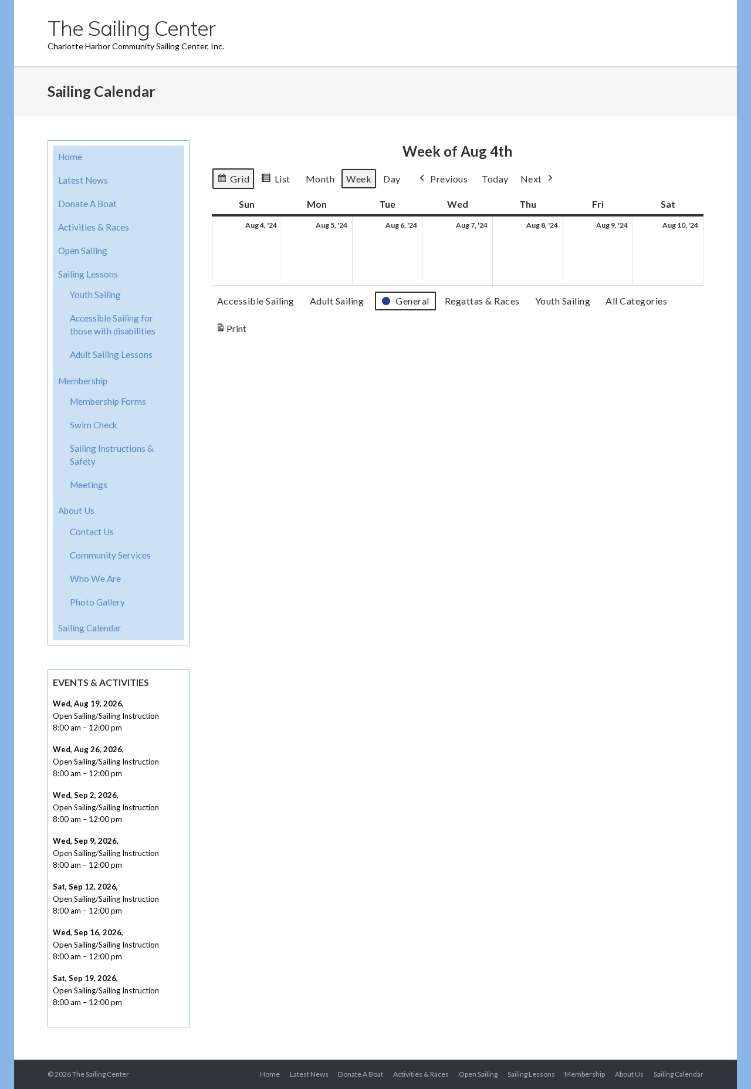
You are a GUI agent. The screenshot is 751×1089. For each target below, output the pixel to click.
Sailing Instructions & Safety (112, 454)
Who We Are (95, 578)
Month (320, 178)
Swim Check (93, 425)
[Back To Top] (720, 1059)
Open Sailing (82, 250)
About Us (76, 510)
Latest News (83, 180)
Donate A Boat (87, 203)
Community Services (110, 555)
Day (392, 178)
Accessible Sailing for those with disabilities (112, 324)
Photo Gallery (97, 602)
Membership (82, 381)
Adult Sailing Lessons (111, 354)
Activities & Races (93, 227)
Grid (233, 181)
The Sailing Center (100, 1074)
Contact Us (92, 531)
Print (230, 331)
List (275, 181)
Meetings (88, 484)
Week (358, 178)
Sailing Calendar (89, 628)
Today (495, 178)
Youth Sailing (95, 294)
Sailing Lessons (88, 274)
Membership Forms (108, 401)
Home (70, 156)
